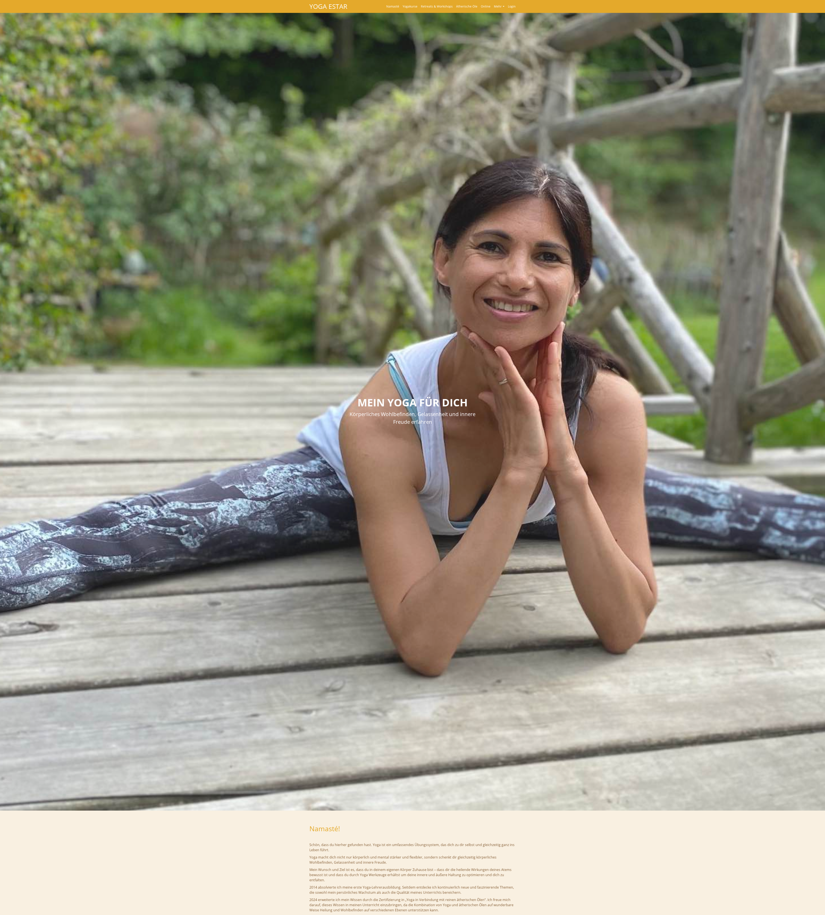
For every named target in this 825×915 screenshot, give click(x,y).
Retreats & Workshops (437, 6)
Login (512, 6)
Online (485, 6)
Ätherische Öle (466, 6)
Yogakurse (410, 6)
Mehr (498, 6)
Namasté (392, 6)
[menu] (449, 6)
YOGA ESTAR (328, 6)
